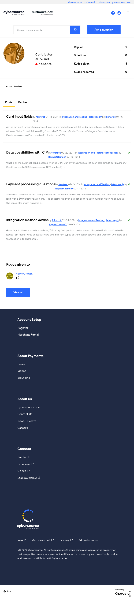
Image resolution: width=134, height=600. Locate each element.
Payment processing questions (30, 184)
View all (18, 292)
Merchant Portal (28, 334)
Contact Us (24, 413)
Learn (21, 364)
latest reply (95, 116)
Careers (22, 427)
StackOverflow (27, 477)
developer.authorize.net (82, 2)
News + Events (26, 420)
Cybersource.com (28, 407)
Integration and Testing (74, 116)
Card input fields (19, 116)
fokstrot (41, 116)
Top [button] (9, 591)
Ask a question (104, 29)
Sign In (119, 13)
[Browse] (126, 13)
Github (21, 470)
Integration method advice (27, 220)
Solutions (23, 377)
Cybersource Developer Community (13, 13)
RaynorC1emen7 (57, 156)
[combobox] (46, 29)
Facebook (23, 464)
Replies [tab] (22, 102)
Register (22, 327)
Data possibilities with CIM (27, 152)
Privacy (64, 540)
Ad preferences (88, 540)
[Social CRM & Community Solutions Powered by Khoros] (123, 592)
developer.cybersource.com (115, 2)
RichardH (110, 116)
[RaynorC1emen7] (21, 278)
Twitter (22, 457)
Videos (21, 370)
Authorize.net (41, 540)
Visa (20, 540)
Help (114, 13)
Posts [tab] (9, 102)
